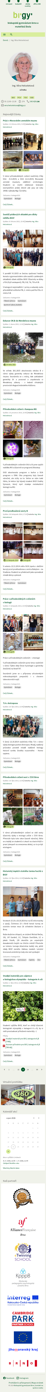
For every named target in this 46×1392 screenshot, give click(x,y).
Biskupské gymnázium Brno (24, 1385)
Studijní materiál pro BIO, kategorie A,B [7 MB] (22, 1040)
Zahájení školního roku (11, 1163)
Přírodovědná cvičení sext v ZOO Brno (21, 777)
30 (37, 1069)
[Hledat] (11, 34)
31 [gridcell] (8, 1151)
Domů (5, 40)
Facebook (10, 1378)
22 (18, 1069)
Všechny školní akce (11, 1168)
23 (23, 1069)
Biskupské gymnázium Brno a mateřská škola (23, 24)
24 (28, 1069)
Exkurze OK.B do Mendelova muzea (19, 320)
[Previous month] (33, 1118)
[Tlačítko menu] (4, 34)
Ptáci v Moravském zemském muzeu (20, 120)
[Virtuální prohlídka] (23, 1094)
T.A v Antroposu (10, 703)
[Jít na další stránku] (42, 1069)
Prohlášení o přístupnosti (19, 1382)
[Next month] (38, 1118)
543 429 (34, 101)
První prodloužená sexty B (15, 510)
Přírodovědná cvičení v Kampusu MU (20, 409)
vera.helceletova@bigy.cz (15, 105)
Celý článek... (8, 204)
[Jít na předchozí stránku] (4, 1069)
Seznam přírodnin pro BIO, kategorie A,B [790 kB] (22, 1046)
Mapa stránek (37, 1382)
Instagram (23, 1378)
